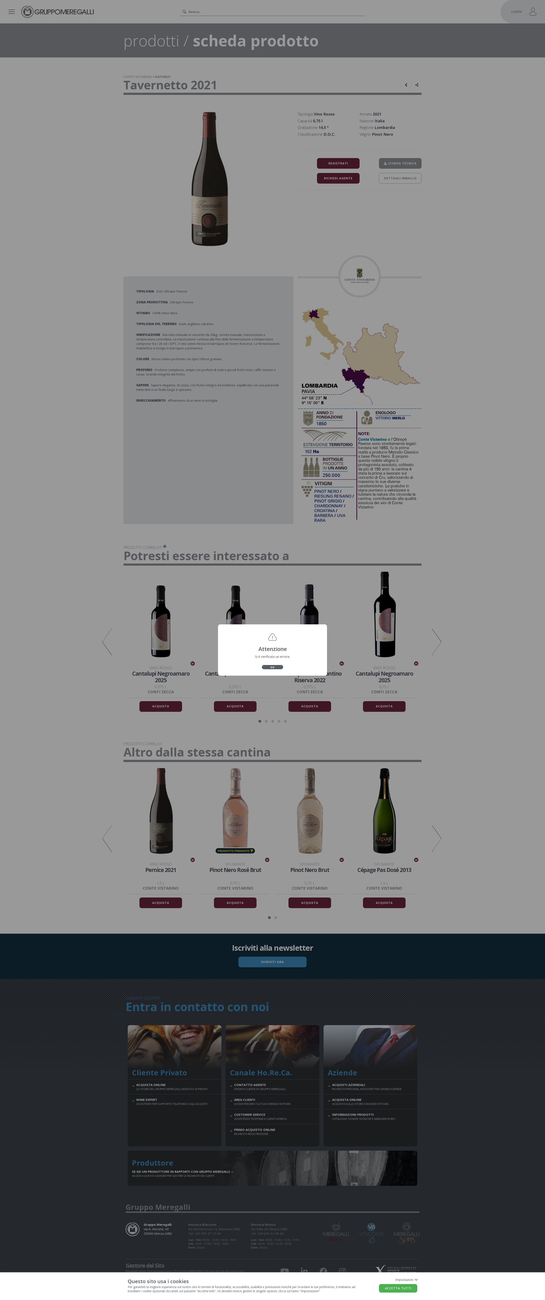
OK (272, 667)
